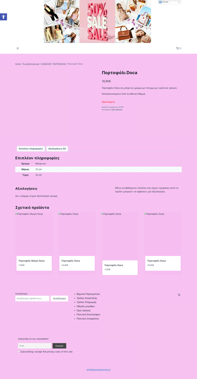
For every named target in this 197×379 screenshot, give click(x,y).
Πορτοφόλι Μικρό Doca (31, 260)
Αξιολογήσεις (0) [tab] (57, 148)
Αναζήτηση (21, 293)
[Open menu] (17, 48)
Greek (165, 2)
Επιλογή (66, 273)
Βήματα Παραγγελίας (88, 294)
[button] (3, 16)
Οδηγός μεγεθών (86, 306)
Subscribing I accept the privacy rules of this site (46, 351)
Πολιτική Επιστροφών (88, 314)
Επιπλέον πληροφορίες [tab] (31, 148)
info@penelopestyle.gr (99, 369)
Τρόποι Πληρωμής (86, 302)
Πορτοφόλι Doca (71, 260)
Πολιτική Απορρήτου (88, 318)
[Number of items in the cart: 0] (179, 295)
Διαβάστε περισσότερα (31, 273)
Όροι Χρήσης (84, 310)
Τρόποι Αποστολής (87, 298)
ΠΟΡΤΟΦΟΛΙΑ (116, 110)
